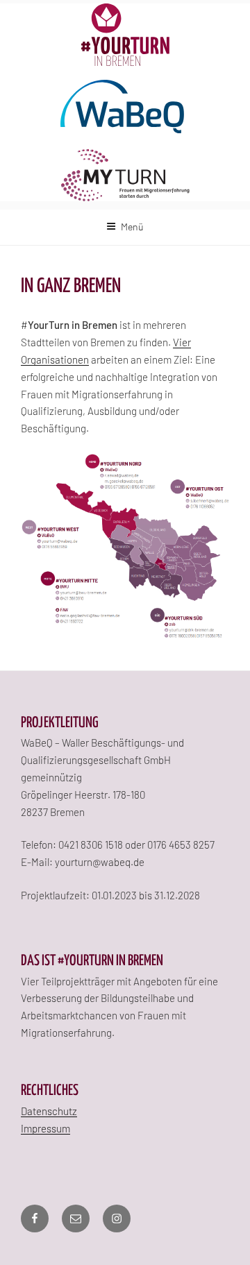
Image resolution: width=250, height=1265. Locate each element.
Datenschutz (49, 1111)
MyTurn (125, 175)
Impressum (45, 1128)
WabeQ (125, 107)
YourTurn (125, 34)
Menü (132, 226)
